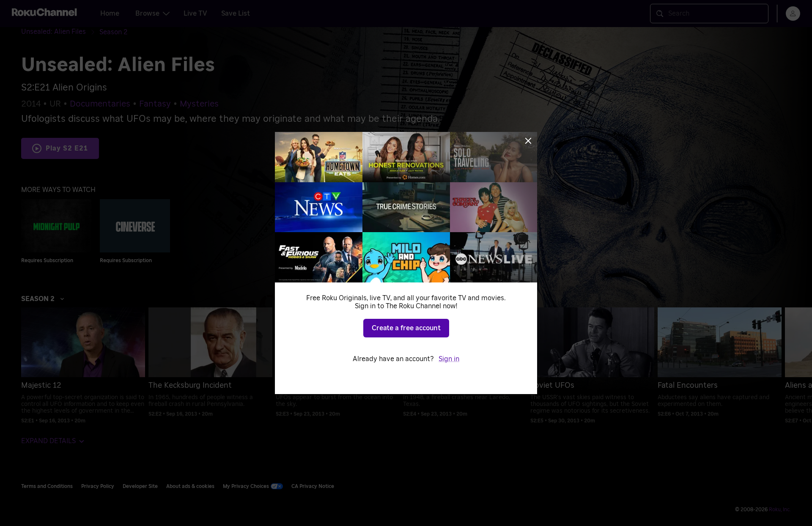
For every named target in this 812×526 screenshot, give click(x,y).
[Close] (528, 141)
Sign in (449, 359)
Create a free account (406, 328)
